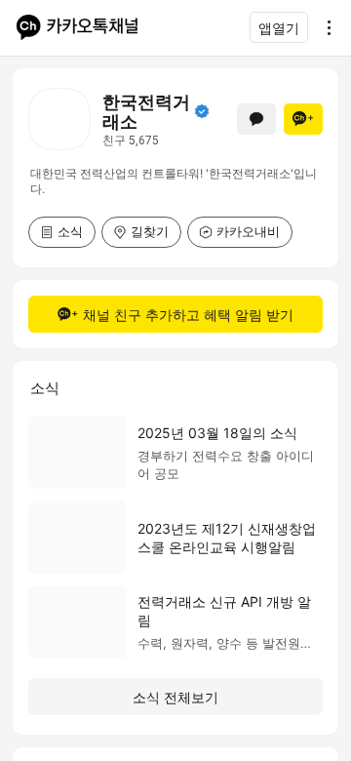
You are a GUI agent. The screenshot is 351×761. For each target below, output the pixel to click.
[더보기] (323, 27)
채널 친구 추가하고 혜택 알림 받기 (188, 314)
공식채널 (202, 111)
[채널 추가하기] (303, 119)
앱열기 (278, 28)
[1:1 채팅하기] (256, 119)
